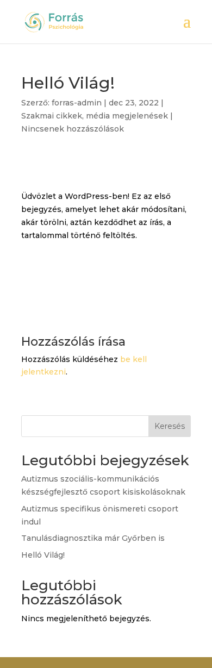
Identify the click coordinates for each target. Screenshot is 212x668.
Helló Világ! (43, 555)
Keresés (169, 426)
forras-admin (77, 103)
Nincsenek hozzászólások (72, 129)
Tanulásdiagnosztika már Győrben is (93, 538)
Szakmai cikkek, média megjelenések (94, 116)
